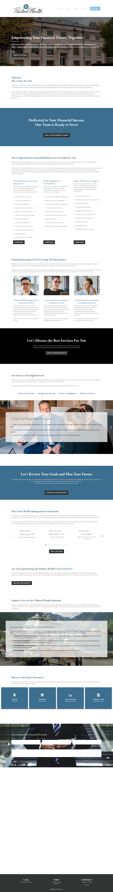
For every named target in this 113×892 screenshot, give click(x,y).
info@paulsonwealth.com (56, 889)
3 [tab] (51, 544)
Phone (74, 738)
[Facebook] (85, 885)
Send (15, 761)
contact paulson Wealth (56, 353)
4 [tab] (54, 544)
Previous (11, 536)
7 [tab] (64, 544)
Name (13, 738)
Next (102, 536)
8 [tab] (67, 544)
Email (43, 738)
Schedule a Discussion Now (56, 492)
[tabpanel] (27, 535)
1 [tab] (45, 544)
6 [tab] (60, 544)
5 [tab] (57, 544)
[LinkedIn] (88, 885)
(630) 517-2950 (28, 882)
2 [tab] (48, 544)
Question (14, 748)
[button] (61, 8)
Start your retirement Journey (56, 135)
